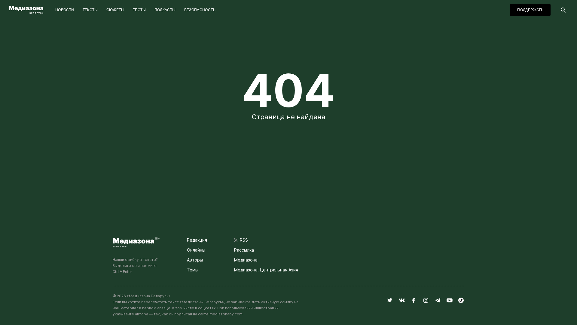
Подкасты (165, 10)
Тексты (90, 10)
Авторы (195, 259)
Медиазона (246, 259)
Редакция (197, 240)
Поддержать (530, 10)
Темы (192, 269)
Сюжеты (115, 10)
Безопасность (199, 10)
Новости (64, 10)
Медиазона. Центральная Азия (266, 269)
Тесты (139, 10)
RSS (242, 240)
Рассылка (244, 249)
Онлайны (196, 249)
